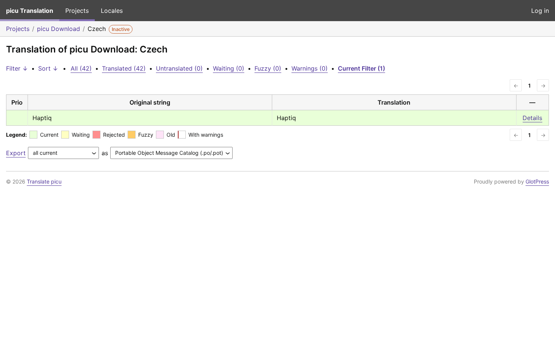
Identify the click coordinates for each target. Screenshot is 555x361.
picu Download (58, 28)
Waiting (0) (228, 68)
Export (16, 153)
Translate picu (44, 181)
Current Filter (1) (361, 68)
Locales (112, 10)
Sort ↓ (48, 68)
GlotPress (537, 181)
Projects (77, 10)
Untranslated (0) (179, 68)
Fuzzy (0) (267, 68)
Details (532, 118)
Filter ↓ (17, 68)
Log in (540, 10)
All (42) (81, 68)
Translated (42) (124, 68)
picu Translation (29, 10)
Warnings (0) (309, 68)
